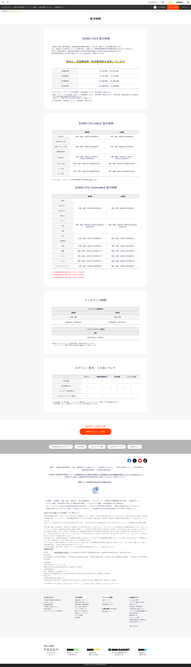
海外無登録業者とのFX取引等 (138, 619)
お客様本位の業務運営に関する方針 (116, 501)
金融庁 (52, 467)
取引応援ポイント (107, 611)
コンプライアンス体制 (94, 503)
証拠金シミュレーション (82, 613)
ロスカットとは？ (49, 602)
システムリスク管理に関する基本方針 (100, 506)
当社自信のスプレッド (81, 600)
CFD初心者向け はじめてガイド (61, 446)
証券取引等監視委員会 (63, 467)
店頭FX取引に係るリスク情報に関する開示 (71, 503)
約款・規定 (65, 501)
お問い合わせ (133, 604)
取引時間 (77, 617)
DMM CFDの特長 (19, 7)
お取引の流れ (47, 609)
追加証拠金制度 (48, 604)
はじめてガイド (7, 7)
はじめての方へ (49, 597)
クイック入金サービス (81, 609)
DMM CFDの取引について (82, 602)
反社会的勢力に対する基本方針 (113, 503)
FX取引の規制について (123, 467)
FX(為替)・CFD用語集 (136, 606)
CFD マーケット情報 (97, 446)
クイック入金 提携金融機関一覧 (138, 611)
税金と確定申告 (134, 613)
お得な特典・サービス (45, 7)
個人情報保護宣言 (84, 501)
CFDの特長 (80, 446)
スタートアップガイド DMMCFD (53, 611)
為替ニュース (106, 600)
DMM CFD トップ (6, 11)
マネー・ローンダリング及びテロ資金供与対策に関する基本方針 (66, 506)
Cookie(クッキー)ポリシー (81, 508)
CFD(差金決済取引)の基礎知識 (52, 600)
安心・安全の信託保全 (81, 606)
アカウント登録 (173, 7)
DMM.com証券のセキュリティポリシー (127, 506)
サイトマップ (134, 626)
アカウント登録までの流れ (137, 602)
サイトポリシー (97, 501)
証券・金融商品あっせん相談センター (84, 467)
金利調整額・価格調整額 (82, 604)
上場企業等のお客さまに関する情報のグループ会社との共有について (113, 508)
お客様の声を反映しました (137, 609)
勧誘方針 (73, 501)
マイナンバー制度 (134, 617)
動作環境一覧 (133, 615)
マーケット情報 (31, 7)
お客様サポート (59, 7)
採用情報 (56, 501)
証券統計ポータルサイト (106, 467)
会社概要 (48, 501)
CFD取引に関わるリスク (51, 606)
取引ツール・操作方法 (81, 611)
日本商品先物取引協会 (104, 470)
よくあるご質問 (134, 600)
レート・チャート (107, 602)
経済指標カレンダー (108, 604)
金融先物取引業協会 (88, 470)
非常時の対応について (136, 622)
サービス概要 (78, 615)
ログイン (185, 7)
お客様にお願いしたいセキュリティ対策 (58, 508)
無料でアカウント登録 (95, 432)
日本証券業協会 (138, 467)
